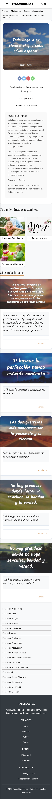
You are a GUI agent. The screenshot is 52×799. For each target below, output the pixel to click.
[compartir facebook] (20, 78)
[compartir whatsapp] (33, 78)
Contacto (26, 760)
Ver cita (41, 343)
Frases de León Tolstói (26, 105)
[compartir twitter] (24, 78)
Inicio (26, 726)
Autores (26, 737)
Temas (26, 742)
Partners (26, 732)
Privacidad (26, 755)
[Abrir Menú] (7, 4)
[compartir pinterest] (28, 78)
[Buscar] (45, 4)
